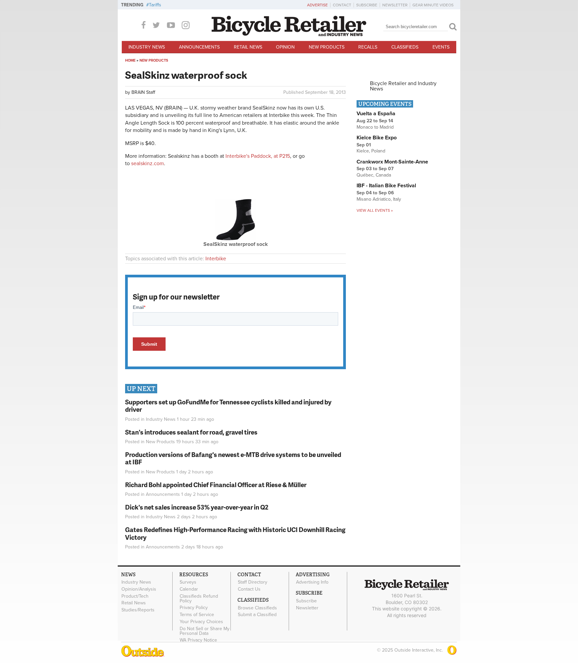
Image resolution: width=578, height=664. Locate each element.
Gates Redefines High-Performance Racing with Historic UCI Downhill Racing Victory (235, 533)
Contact (342, 5)
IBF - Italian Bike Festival (386, 185)
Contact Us (249, 589)
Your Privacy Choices (201, 621)
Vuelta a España (376, 113)
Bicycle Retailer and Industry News (403, 86)
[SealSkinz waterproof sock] (236, 239)
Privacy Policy (194, 607)
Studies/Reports (138, 610)
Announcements (199, 47)
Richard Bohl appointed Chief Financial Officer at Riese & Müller (215, 484)
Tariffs (155, 5)
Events (441, 47)
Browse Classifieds (257, 607)
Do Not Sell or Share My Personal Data (204, 631)
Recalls (367, 47)
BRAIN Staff (143, 92)
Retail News (248, 47)
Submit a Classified (257, 614)
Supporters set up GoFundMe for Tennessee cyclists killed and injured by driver (228, 405)
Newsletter (394, 5)
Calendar (189, 589)
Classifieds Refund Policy (199, 598)
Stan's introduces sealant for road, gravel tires (191, 432)
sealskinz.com (147, 163)
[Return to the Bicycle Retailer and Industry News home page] (289, 34)
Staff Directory (252, 582)
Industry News (146, 47)
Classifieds (404, 47)
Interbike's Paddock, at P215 (257, 156)
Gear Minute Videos (433, 5)
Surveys (188, 582)
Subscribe (366, 5)
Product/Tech (135, 596)
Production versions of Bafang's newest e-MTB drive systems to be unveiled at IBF (233, 458)
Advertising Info (312, 582)
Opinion (285, 47)
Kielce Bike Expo (377, 137)
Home (130, 60)
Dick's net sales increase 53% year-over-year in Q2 (196, 507)
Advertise (317, 5)
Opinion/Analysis (138, 589)
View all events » (375, 210)
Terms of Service (197, 614)
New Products (327, 47)
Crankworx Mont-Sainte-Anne (392, 161)
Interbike (215, 258)
